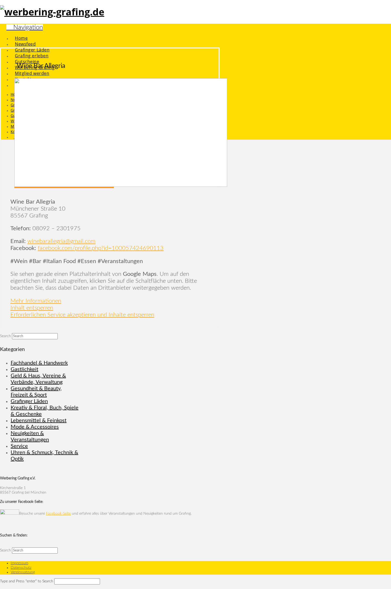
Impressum (19, 563)
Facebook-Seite (58, 513)
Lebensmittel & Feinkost (38, 420)
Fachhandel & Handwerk (39, 363)
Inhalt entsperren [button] (31, 308)
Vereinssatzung (23, 572)
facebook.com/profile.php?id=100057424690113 (101, 248)
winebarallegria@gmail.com (61, 241)
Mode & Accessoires (35, 427)
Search (5, 336)
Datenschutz (21, 568)
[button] (24, 27)
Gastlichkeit (24, 369)
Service (19, 446)
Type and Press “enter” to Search (26, 581)
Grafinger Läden (29, 401)
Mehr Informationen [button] (35, 301)
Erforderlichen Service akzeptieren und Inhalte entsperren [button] (82, 315)
